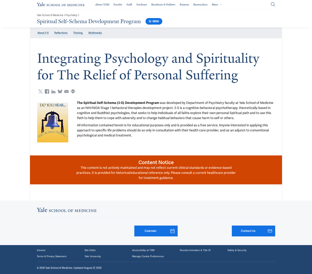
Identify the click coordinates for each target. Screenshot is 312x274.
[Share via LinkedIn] (53, 91)
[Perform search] (273, 4)
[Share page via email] (66, 91)
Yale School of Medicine (50, 15)
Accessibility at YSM (143, 250)
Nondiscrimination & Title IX (195, 250)
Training (78, 33)
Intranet (41, 250)
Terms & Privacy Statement (51, 256)
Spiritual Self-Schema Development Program (89, 21)
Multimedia (95, 33)
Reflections (61, 33)
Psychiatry (71, 15)
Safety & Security (237, 250)
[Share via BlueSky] (60, 91)
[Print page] (73, 91)
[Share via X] (40, 91)
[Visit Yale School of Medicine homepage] (66, 211)
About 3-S (43, 33)
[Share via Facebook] (47, 91)
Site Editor (90, 250)
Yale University (92, 256)
